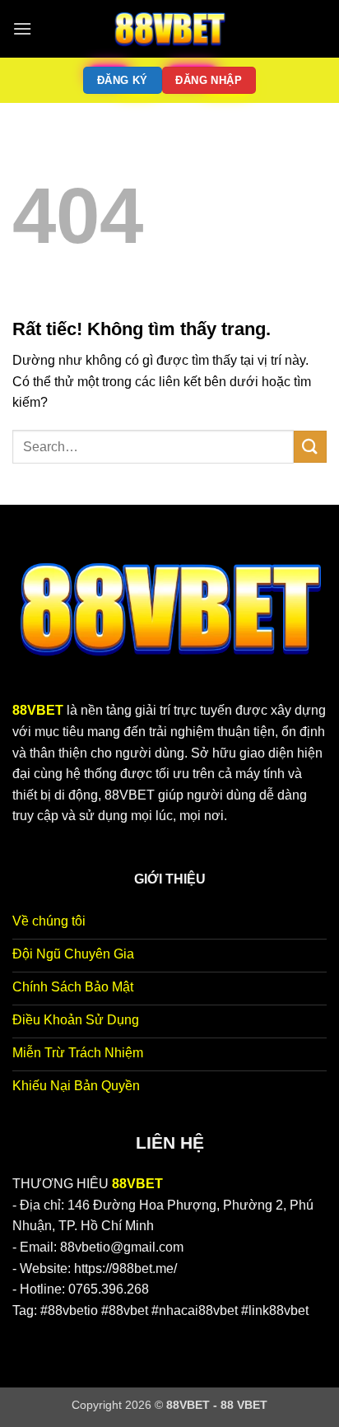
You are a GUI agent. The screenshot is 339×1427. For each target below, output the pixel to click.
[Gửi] (310, 447)
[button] (22, 28)
